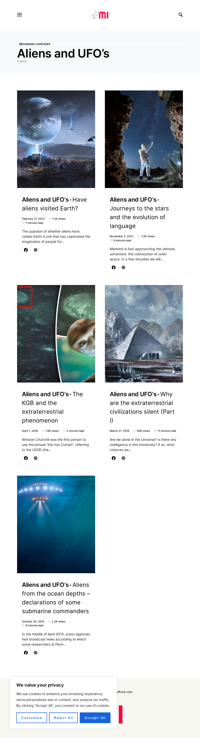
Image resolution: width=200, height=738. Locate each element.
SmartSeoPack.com (118, 692)
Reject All (63, 718)
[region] (63, 702)
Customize (31, 718)
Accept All (95, 718)
